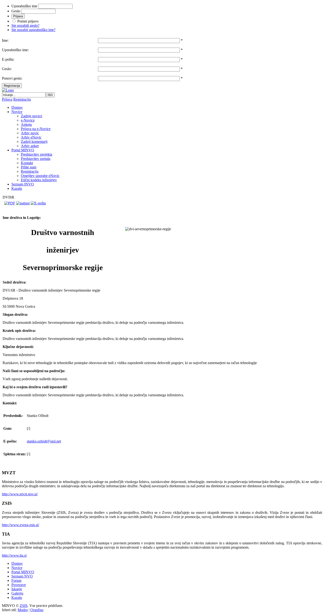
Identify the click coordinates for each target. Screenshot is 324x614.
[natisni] (23, 203)
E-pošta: (8, 59)
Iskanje (16, 589)
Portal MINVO (22, 572)
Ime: (5, 40)
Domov (17, 563)
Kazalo (16, 598)
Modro (23, 610)
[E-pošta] (38, 203)
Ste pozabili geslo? (25, 25)
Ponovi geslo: (12, 78)
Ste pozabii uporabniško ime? (33, 30)
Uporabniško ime (24, 6)
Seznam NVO (22, 576)
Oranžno (36, 610)
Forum (16, 580)
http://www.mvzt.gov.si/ (20, 494)
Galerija (17, 593)
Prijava (7, 99)
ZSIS (24, 606)
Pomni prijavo (27, 21)
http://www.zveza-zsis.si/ (20, 525)
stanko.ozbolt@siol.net (44, 441)
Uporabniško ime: (15, 50)
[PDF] (9, 203)
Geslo (15, 11)
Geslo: (7, 69)
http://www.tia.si (14, 555)
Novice (16, 568)
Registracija (12, 85)
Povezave (18, 585)
